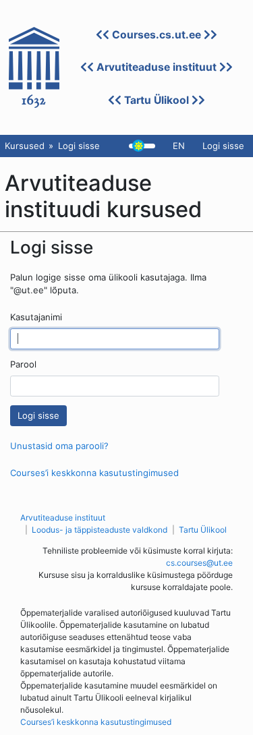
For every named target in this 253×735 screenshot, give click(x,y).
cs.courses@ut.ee (199, 563)
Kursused (25, 145)
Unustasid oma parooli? (59, 445)
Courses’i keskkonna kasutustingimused (94, 472)
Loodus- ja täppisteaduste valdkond (99, 530)
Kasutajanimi (36, 317)
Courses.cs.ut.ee (156, 34)
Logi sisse (223, 145)
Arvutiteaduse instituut (156, 67)
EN (179, 145)
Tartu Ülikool (156, 100)
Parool (23, 364)
